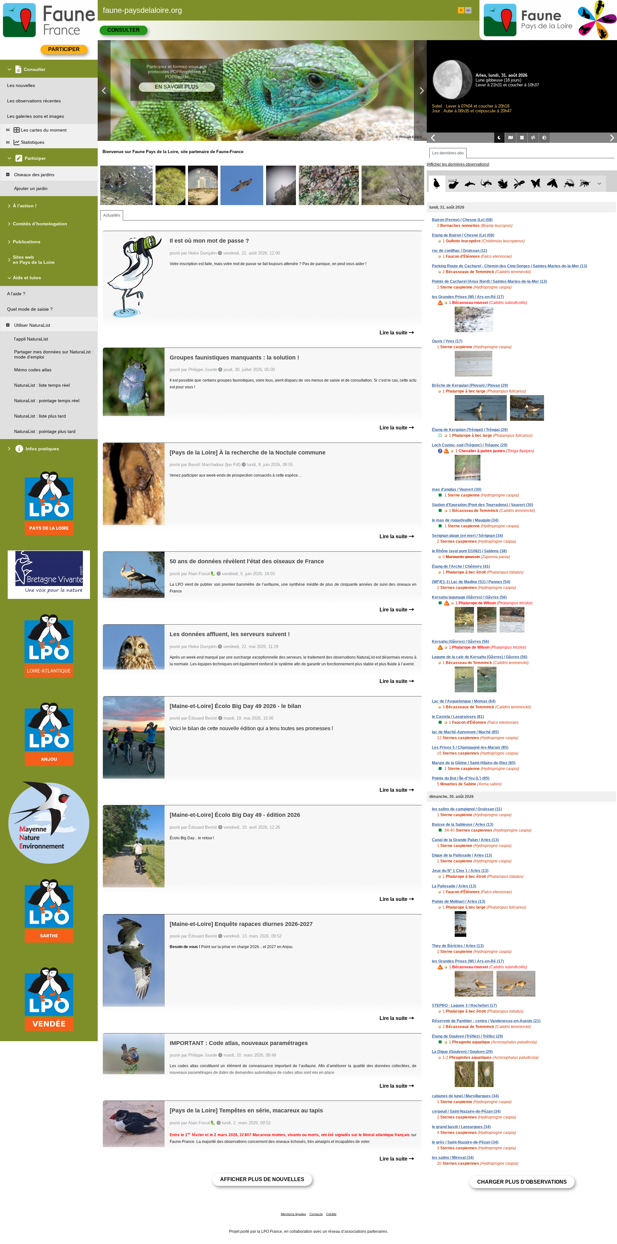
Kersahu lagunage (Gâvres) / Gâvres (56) (469, 597)
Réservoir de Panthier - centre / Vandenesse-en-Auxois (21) (486, 1021)
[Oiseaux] (437, 184)
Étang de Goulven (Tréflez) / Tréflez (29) (467, 1036)
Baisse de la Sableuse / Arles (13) (462, 824)
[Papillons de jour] (536, 184)
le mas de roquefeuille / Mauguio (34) (465, 520)
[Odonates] (519, 184)
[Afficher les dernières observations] (458, 164)
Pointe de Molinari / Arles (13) (458, 901)
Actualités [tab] (111, 215)
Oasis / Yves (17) (447, 341)
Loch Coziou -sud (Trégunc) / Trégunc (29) (469, 445)
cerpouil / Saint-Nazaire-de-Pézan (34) (466, 1111)
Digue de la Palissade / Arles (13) (462, 855)
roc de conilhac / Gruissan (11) (459, 250)
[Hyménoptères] (585, 184)
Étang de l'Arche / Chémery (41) (461, 566)
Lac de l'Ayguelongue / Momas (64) (464, 701)
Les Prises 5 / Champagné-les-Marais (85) (470, 747)
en (468, 10)
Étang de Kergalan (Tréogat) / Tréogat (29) (470, 430)
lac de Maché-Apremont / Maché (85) (465, 732)
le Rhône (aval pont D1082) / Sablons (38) (469, 551)
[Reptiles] (486, 184)
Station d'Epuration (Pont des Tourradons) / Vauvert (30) (482, 505)
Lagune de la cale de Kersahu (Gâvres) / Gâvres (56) (479, 657)
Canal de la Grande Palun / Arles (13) (465, 840)
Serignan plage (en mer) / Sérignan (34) (467, 535)
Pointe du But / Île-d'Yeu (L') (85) (460, 778)
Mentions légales (293, 1214)
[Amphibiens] (503, 184)
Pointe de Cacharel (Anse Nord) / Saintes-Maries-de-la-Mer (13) (489, 281)
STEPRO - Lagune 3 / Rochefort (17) (464, 1005)
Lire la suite (394, 332)
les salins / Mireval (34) (453, 1157)
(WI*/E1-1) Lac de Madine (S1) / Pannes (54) (471, 582)
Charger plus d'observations (522, 1182)
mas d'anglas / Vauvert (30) (456, 489)
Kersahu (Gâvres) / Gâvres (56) (460, 641)
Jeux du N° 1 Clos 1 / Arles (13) (460, 870)
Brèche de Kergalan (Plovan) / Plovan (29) (470, 385)
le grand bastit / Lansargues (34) (461, 1127)
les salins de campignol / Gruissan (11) (467, 809)
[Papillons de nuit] (552, 184)
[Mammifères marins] (470, 184)
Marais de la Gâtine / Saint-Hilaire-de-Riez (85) (473, 763)
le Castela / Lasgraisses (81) (458, 716)
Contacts (316, 1214)
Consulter (123, 30)
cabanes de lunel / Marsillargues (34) (465, 1096)
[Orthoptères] (568, 184)
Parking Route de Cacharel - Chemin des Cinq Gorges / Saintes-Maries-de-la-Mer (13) (509, 266)
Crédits (331, 1214)
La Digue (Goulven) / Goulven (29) (462, 1052)
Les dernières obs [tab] (448, 153)
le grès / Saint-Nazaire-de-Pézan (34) (465, 1142)
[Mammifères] (453, 184)
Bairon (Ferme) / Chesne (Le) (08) (462, 220)
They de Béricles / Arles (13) (458, 946)
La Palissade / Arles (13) (454, 886)
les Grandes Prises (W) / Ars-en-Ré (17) (468, 297)
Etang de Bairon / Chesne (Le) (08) (463, 235)
